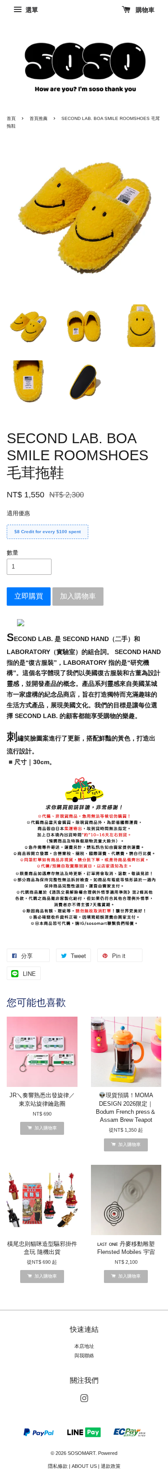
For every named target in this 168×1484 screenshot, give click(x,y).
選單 (31, 9)
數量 (12, 552)
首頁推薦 (38, 118)
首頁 (11, 118)
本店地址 (84, 1346)
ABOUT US (84, 1466)
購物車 (144, 9)
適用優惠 (18, 513)
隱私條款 (58, 1466)
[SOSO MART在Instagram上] (84, 1400)
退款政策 (111, 1466)
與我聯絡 (84, 1355)
